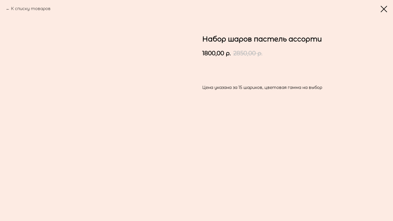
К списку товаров (31, 8)
